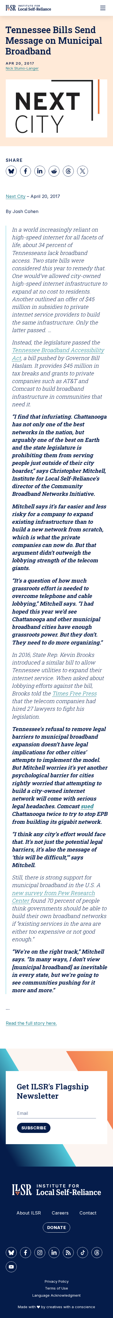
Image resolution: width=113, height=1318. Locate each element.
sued (87, 806)
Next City (16, 196)
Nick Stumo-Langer (22, 68)
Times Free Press (74, 693)
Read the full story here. (31, 1023)
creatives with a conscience (70, 1307)
